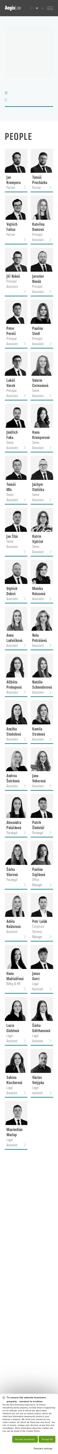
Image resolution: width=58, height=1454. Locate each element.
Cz (31, 8)
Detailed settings (43, 1448)
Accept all (47, 1439)
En (37, 8)
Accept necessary (25, 1439)
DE (43, 8)
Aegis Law (13, 8)
